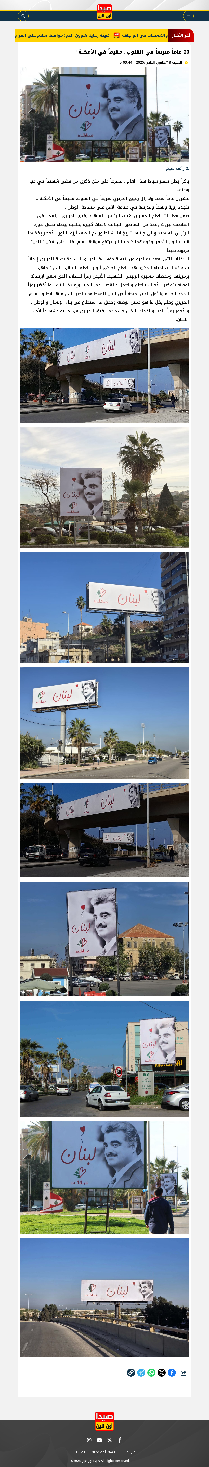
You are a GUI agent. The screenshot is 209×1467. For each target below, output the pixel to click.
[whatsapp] (131, 1373)
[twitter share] (162, 1373)
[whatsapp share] (151, 1373)
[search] (23, 16)
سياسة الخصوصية (105, 1452)
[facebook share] (172, 1373)
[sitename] (104, 1421)
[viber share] (141, 1373)
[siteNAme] (104, 12)
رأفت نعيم (176, 168)
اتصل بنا (80, 1452)
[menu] (188, 16)
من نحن (129, 1452)
